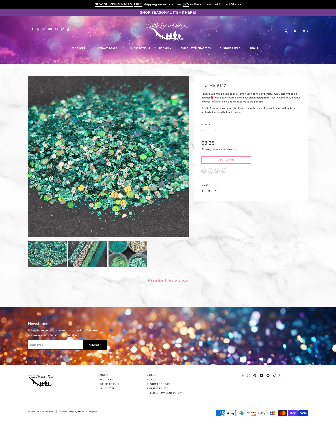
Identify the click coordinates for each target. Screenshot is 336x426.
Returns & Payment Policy (164, 393)
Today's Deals (108, 48)
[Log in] (295, 31)
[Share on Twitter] (209, 191)
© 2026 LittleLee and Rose (40, 411)
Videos (151, 375)
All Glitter (107, 388)
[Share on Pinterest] (216, 191)
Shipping (206, 149)
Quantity (206, 124)
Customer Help (230, 48)
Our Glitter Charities (196, 48)
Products (78, 48)
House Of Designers (87, 411)
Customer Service (159, 384)
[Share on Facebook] (203, 191)
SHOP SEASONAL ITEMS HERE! (168, 12)
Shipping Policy (157, 388)
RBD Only (165, 48)
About (254, 48)
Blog (150, 379)
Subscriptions (140, 48)
